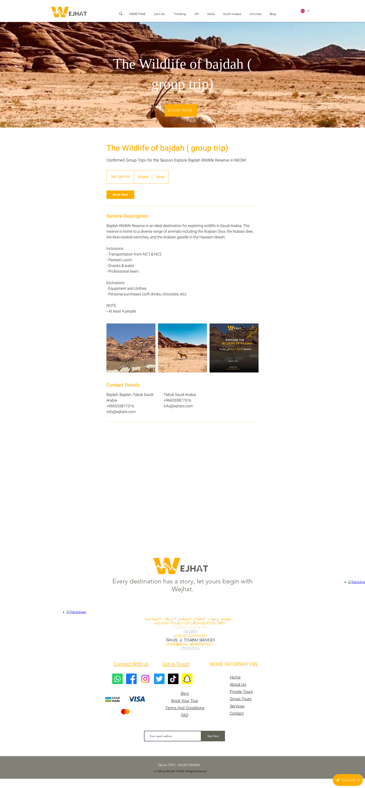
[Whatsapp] (117, 679)
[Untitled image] (130, 347)
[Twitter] (159, 679)
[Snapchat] (187, 679)
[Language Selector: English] (305, 10)
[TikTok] (173, 679)
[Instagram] (145, 679)
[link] (120, 194)
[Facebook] (131, 679)
